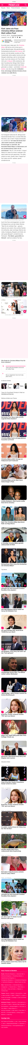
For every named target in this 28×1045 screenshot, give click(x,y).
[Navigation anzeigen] (2, 5)
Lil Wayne (9, 61)
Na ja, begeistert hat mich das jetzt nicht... (14, 375)
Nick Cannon (18, 51)
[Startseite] (14, 5)
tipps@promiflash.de (7, 394)
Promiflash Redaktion (17, 35)
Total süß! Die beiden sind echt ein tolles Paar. (15, 368)
